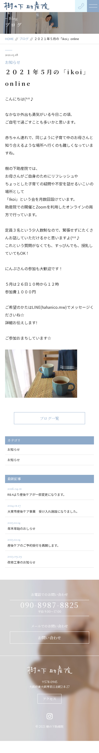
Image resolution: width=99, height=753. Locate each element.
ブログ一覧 (49, 418)
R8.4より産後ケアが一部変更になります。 (36, 491)
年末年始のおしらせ (21, 525)
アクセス (49, 698)
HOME (9, 38)
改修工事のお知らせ (21, 559)
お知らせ (12, 62)
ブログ (24, 38)
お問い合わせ (49, 637)
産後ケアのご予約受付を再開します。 (33, 542)
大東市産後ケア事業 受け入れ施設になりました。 (43, 508)
